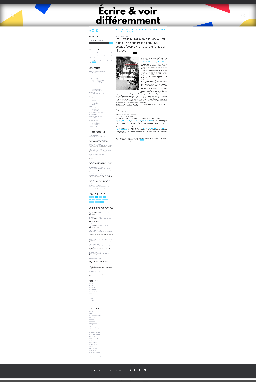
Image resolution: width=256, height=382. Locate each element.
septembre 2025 (93, 291)
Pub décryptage (95, 75)
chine (102, 202)
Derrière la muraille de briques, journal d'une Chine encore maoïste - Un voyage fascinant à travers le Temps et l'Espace (140, 44)
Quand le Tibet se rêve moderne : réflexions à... (100, 168)
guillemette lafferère (121, 139)
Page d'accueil (162, 29)
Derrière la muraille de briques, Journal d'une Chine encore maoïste (134, 120)
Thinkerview (92, 313)
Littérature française (97, 90)
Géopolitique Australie (97, 122)
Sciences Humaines (93, 120)
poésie (97, 202)
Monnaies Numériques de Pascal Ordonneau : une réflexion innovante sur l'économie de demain (136, 29)
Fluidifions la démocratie (102, 260)
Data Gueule (92, 321)
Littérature (91, 88)
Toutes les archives (93, 303)
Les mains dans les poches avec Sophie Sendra (100, 162)
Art (92, 98)
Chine (93, 99)
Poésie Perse (95, 110)
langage (91, 197)
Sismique (91, 346)
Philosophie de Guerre (127, 2)
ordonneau (91, 260)
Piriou (90, 239)
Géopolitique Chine (96, 123)
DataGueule (92, 330)
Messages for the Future (98, 93)
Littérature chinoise (96, 89)
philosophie (92, 199)
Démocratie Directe (93, 338)
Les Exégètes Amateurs (94, 334)
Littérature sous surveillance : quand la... (100, 232)
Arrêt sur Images (93, 327)
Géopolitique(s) (95, 102)
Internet (94, 84)
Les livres (94, 117)
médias (98, 199)
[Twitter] (130, 370)
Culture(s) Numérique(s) (98, 80)
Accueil (93, 2)
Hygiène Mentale (93, 323)
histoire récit (132, 139)
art (96, 197)
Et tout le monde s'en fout (95, 325)
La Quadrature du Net (94, 332)
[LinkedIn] (90, 30)
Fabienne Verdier (93, 344)
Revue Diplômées (93, 114)
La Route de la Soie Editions (95, 315)
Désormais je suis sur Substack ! (97, 136)
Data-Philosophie (103, 2)
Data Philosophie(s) (93, 79)
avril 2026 (91, 283)
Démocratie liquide (93, 86)
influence (91, 202)
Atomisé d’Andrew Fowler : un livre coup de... (99, 175)
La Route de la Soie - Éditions (145, 2)
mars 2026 (91, 285)
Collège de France (93, 350)
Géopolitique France (97, 124)
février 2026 (92, 287)
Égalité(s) (94, 100)
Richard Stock (92, 231)
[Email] (97, 30)
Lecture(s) (115, 2)
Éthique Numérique (96, 81)
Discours (94, 72)
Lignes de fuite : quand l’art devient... (98, 140)
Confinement (92, 77)
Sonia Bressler (92, 317)
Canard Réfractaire (93, 348)
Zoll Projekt (91, 319)
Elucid (90, 340)
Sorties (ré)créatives (94, 126)
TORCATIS (91, 212)
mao (128, 139)
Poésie (90, 106)
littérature (104, 199)
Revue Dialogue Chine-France (96, 112)
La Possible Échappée (94, 328)
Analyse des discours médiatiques (97, 71)
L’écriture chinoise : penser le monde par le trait (100, 145)
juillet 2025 (91, 295)
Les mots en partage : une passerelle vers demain (100, 240)
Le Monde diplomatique (94, 352)
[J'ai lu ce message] (254, 380)
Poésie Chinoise (95, 107)
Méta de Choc (92, 336)
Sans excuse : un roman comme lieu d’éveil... (99, 180)
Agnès (90, 253)
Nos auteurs (95, 118)
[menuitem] (93, 2)
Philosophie (92, 92)
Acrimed (91, 311)
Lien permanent (121, 138)
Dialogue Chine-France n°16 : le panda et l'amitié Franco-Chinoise (131, 31)
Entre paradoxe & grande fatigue (102, 253)
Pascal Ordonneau (93, 342)
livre (105, 197)
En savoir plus (145, 380)
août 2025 (91, 293)
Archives (160, 2)
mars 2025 (91, 300)
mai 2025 (91, 297)
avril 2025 (91, 299)
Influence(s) (94, 73)
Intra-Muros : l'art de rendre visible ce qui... (99, 186)
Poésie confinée (95, 109)
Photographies (95, 103)
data (100, 197)
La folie (95, 266)
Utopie (93, 104)
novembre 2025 (92, 289)
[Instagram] (93, 30)
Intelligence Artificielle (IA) (98, 82)
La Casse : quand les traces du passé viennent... (100, 155)
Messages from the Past (98, 95)
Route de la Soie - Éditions (95, 116)
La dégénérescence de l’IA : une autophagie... (101, 246)
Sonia (90, 266)
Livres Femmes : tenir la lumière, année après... (100, 150)
